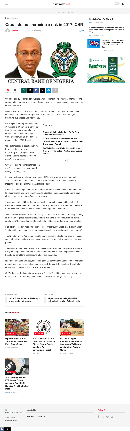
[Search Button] (123, 4)
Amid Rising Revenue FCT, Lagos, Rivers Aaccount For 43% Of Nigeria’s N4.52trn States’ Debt (17, 383)
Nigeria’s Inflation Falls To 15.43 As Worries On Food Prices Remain (62, 133)
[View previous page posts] (61, 160)
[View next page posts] (66, 160)
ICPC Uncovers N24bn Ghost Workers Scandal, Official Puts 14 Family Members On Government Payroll (63, 141)
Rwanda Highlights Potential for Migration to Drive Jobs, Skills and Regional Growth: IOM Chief (107, 29)
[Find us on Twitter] (102, 416)
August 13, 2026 (40, 353)
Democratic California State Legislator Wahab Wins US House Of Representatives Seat (113, 43)
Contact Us (30, 416)
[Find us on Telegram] (107, 416)
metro (15, 30)
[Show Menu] (6, 4)
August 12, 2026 (67, 353)
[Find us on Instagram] (112, 416)
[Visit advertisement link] (65, 9)
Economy (15, 18)
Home (7, 18)
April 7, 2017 (26, 30)
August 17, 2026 (12, 348)
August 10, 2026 (12, 392)
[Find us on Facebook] (98, 416)
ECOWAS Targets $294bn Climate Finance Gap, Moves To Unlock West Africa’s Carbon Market (62, 151)
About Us (41, 416)
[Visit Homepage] (60, 4)
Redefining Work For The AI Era (101, 19)
